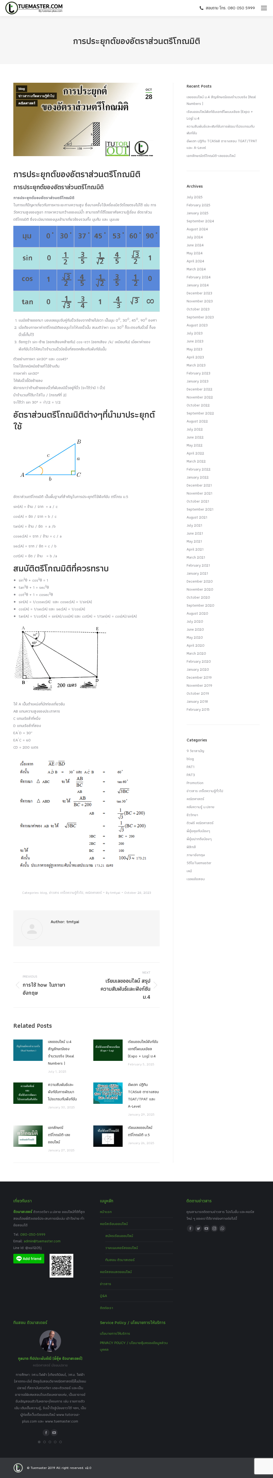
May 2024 (195, 253)
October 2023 (198, 309)
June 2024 (195, 245)
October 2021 (198, 501)
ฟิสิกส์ (191, 847)
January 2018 (197, 701)
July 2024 (195, 237)
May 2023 (194, 349)
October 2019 (198, 693)
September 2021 (200, 509)
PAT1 (190, 767)
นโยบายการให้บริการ (115, 1333)
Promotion (195, 783)
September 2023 (200, 317)
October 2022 (198, 405)
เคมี (189, 871)
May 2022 (195, 445)
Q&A (103, 1296)
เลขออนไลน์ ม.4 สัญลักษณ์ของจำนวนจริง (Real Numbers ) (61, 1052)
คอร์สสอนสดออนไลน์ (116, 1272)
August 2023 (197, 325)
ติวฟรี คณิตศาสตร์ (200, 823)
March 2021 (196, 557)
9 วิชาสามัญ (195, 751)
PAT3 (191, 775)
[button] (39, 1442)
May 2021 (194, 541)
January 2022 (198, 477)
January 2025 (197, 213)
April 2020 (195, 645)
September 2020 (200, 605)
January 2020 (198, 669)
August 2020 (197, 613)
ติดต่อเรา (106, 1308)
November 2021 (199, 493)
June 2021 (195, 533)
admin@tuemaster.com (42, 1241)
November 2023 (200, 301)
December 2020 (200, 581)
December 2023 (199, 293)
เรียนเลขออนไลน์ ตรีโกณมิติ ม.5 (140, 1131)
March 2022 (196, 461)
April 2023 (195, 357)
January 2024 (198, 285)
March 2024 (196, 269)
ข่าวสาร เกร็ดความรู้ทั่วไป (36, 96)
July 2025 (195, 197)
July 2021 (194, 525)
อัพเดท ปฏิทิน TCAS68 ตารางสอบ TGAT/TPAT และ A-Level (143, 1095)
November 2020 (200, 589)
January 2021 (197, 573)
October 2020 (198, 597)
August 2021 (197, 517)
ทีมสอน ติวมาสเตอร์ (120, 1260)
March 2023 (196, 365)
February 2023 (198, 373)
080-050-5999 (32, 1234)
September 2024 (200, 221)
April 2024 (195, 261)
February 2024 (199, 277)
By (113, 892)
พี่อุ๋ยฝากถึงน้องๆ (199, 839)
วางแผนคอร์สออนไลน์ (121, 1248)
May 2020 (195, 637)
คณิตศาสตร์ (26, 103)
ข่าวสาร (105, 1284)
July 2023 (195, 333)
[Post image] (28, 1050)
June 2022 (195, 437)
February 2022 (199, 469)
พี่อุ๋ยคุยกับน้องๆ (198, 831)
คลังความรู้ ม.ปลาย (200, 807)
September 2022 (200, 413)
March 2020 (196, 653)
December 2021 (199, 485)
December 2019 (199, 677)
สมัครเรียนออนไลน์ (119, 1236)
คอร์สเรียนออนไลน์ (114, 1224)
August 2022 (197, 421)
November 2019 (199, 685)
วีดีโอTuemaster (199, 863)
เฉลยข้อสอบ (196, 879)
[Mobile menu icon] (264, 8)
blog (21, 89)
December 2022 (199, 389)
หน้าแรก (106, 1212)
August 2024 (197, 229)
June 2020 (195, 629)
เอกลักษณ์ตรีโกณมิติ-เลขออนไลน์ (59, 1134)
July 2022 (195, 429)
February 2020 (199, 661)
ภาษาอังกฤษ (196, 855)
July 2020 (195, 621)
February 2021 (198, 565)
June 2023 (195, 341)
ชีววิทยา (192, 815)
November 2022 (200, 397)
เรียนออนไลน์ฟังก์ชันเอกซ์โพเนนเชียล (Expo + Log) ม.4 (143, 1048)
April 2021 (195, 549)
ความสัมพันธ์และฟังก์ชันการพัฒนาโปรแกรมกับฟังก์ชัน (62, 1091)
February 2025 (198, 205)
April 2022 (195, 453)
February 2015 (198, 709)
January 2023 (197, 381)
